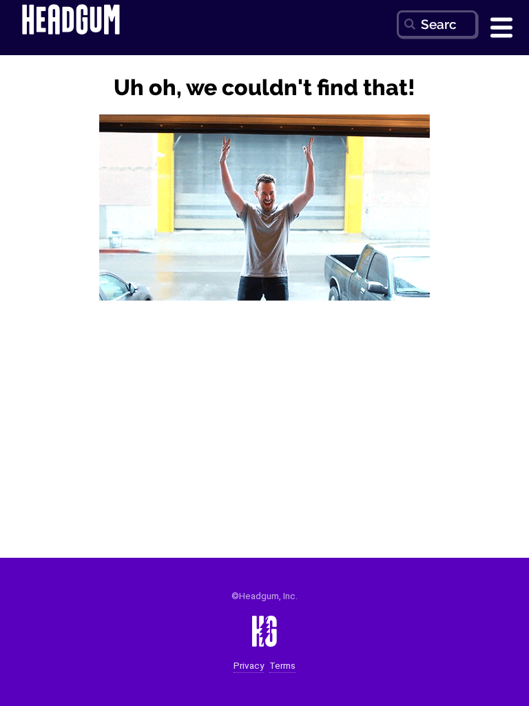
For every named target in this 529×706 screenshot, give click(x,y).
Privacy (249, 665)
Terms (282, 665)
